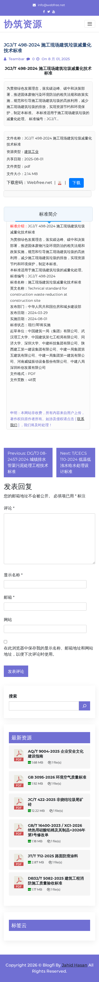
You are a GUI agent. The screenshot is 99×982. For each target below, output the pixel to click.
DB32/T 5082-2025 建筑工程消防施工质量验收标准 (56, 880)
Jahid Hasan (74, 965)
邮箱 (9, 597)
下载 (76, 182)
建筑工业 (31, 151)
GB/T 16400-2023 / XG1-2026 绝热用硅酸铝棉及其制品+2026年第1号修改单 (56, 830)
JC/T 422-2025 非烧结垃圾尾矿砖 (55, 802)
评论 (9, 508)
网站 (8, 619)
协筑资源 (23, 23)
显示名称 (13, 575)
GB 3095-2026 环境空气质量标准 (57, 777)
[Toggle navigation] (89, 24)
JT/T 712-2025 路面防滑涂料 (53, 856)
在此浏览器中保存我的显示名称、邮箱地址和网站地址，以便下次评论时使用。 (48, 651)
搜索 (13, 696)
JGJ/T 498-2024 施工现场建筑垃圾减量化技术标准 (48, 70)
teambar (16, 59)
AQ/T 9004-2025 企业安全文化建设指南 (56, 753)
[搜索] (84, 705)
